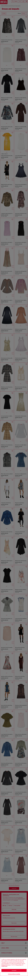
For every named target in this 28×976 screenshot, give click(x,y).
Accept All (14, 970)
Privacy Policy (18, 964)
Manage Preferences (5, 964)
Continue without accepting (14, 974)
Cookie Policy (4, 966)
